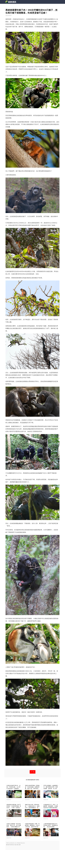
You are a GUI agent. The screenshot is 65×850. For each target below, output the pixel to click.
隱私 (17, 844)
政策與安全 (12, 844)
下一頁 (32, 771)
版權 (20, 844)
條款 (15, 844)
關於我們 (8, 844)
